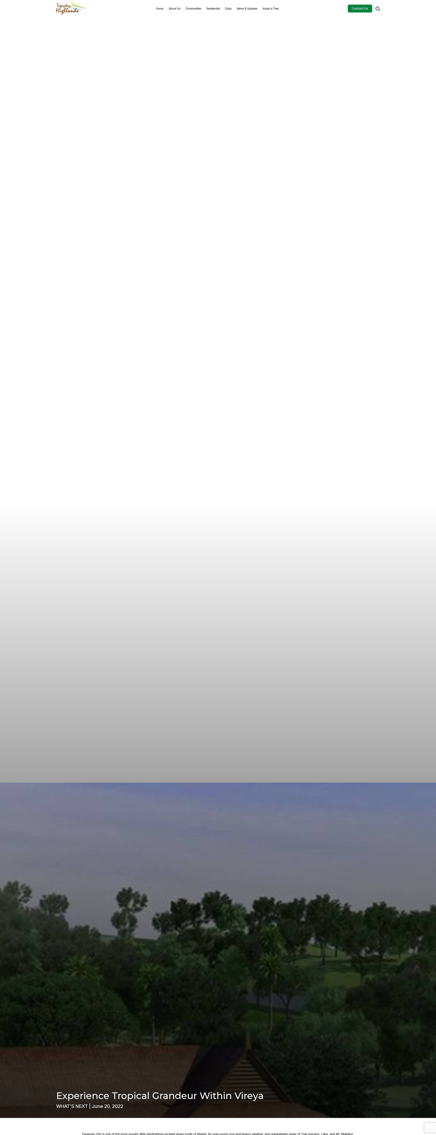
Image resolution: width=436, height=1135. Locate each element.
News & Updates (247, 8)
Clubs (228, 8)
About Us (174, 8)
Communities (193, 8)
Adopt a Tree (270, 8)
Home (160, 8)
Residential (213, 8)
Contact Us (360, 8)
